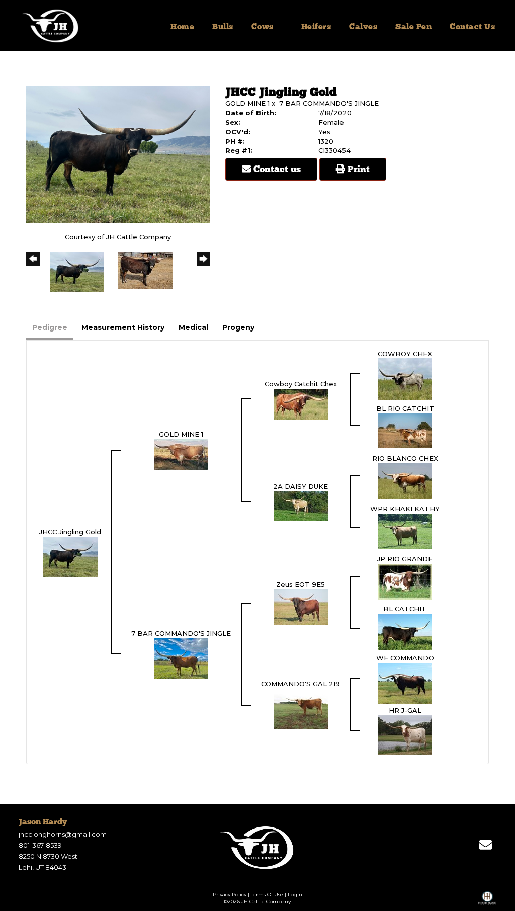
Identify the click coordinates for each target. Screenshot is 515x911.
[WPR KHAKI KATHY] (405, 531)
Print (357, 169)
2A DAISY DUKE (300, 486)
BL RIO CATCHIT (405, 408)
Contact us (276, 169)
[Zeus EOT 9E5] (301, 606)
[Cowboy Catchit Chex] (301, 403)
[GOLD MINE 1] (181, 454)
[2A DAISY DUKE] (301, 506)
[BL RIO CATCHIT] (405, 430)
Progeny (238, 327)
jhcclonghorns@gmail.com (63, 834)
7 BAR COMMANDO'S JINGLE (329, 103)
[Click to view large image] (118, 154)
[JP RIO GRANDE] (405, 581)
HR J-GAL (405, 710)
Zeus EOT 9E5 (300, 584)
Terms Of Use (267, 894)
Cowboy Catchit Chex (301, 384)
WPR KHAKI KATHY (405, 509)
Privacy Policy (229, 894)
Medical (193, 327)
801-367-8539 (40, 845)
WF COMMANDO (405, 658)
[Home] (257, 847)
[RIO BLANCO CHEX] (405, 480)
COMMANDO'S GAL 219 (300, 684)
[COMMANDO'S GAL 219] (301, 708)
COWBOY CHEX (405, 354)
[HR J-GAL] (405, 734)
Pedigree (49, 327)
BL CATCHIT (404, 609)
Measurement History (122, 327)
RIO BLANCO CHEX (405, 458)
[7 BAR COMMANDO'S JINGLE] (181, 658)
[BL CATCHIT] (405, 631)
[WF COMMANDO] (405, 683)
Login (295, 894)
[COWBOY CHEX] (405, 378)
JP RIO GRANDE (405, 559)
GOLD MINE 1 (247, 103)
